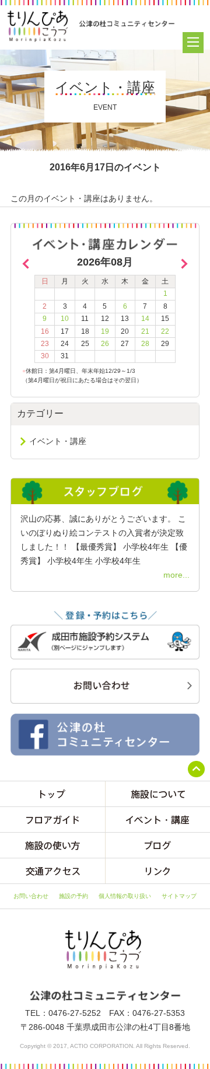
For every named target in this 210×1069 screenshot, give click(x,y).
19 (105, 331)
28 (145, 344)
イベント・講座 (57, 441)
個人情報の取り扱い (125, 896)
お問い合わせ (30, 896)
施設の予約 (73, 896)
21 (145, 331)
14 (145, 319)
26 (105, 344)
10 (65, 319)
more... (176, 574)
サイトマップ (179, 896)
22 (165, 331)
